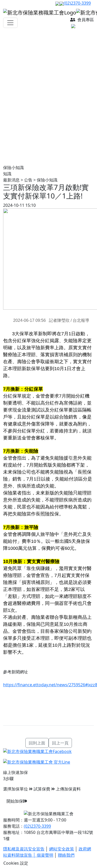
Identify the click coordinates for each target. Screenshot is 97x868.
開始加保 (14, 801)
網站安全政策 (61, 849)
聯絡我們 (66, 855)
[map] (82, 26)
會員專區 (85, 19)
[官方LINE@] (61, 3)
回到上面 (37, 743)
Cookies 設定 (15, 863)
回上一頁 (60, 743)
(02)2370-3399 (77, 3)
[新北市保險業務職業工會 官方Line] (36, 762)
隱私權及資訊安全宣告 (23, 849)
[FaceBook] (57, 3)
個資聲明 (45, 855)
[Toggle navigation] (10, 23)
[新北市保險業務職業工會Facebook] (37, 751)
